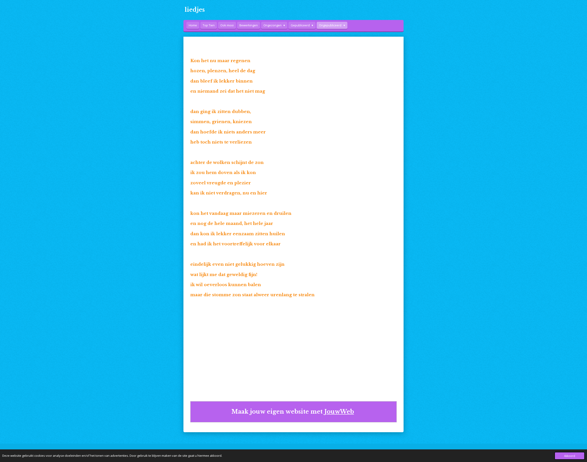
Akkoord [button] (569, 456)
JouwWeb (339, 411)
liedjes (195, 9)
